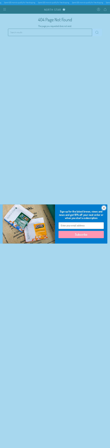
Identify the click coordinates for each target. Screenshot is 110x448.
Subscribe (81, 234)
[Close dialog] (104, 208)
